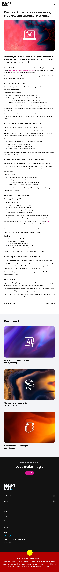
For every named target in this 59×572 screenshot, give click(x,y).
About (6, 511)
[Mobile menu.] (55, 3)
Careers (6, 516)
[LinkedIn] (11, 527)
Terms (9, 542)
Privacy (5, 542)
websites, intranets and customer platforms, (21, 70)
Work (5, 507)
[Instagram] (7, 527)
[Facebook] (4, 527)
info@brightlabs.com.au (11, 536)
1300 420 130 (8, 532)
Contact (6, 521)
